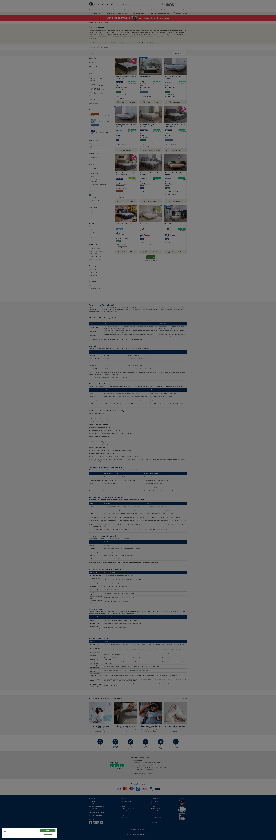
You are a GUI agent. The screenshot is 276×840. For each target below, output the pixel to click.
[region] (29, 833)
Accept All (48, 830)
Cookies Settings (48, 834)
